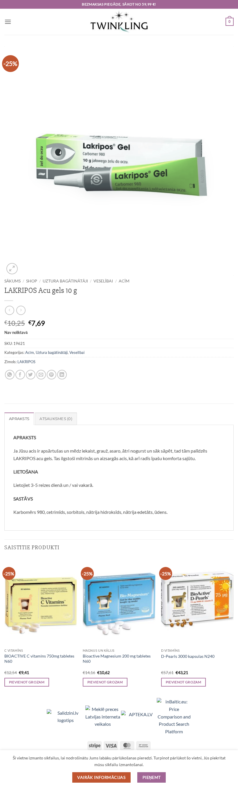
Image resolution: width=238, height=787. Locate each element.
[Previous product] (20, 310)
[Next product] (9, 310)
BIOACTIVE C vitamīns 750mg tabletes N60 (39, 658)
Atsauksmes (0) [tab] (55, 419)
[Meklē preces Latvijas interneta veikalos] (103, 715)
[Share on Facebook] (20, 374)
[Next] (233, 627)
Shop (31, 281)
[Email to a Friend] (41, 374)
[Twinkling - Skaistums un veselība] (119, 21)
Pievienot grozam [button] (27, 682)
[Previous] (4, 627)
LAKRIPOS (26, 361)
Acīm (124, 281)
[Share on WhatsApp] (10, 374)
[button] (7, 22)
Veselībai (103, 281)
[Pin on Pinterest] (51, 374)
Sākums (12, 281)
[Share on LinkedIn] (62, 374)
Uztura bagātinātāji (65, 281)
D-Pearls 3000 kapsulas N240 (187, 656)
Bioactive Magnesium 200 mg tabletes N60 (117, 658)
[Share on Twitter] (30, 374)
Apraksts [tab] (19, 419)
